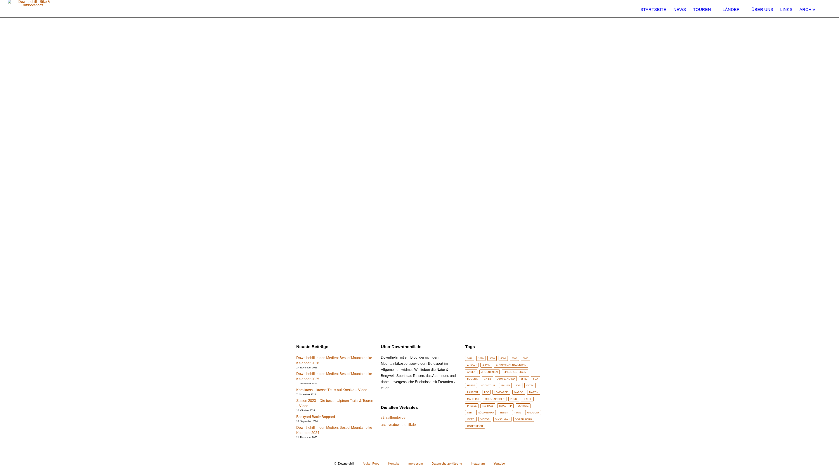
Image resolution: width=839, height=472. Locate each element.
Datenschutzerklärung (447, 463)
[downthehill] (32, 8)
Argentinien (489, 372)
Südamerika (486, 412)
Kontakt (393, 463)
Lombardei (501, 392)
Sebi (469, 412)
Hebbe (471, 385)
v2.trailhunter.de (393, 417)
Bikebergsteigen (515, 372)
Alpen (486, 365)
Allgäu (472, 365)
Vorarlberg (523, 419)
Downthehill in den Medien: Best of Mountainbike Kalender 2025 (334, 376)
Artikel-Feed (371, 463)
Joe (518, 385)
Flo (535, 378)
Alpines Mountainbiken (511, 365)
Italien (505, 385)
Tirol (517, 412)
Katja (530, 385)
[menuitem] (653, 8)
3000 (492, 358)
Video (471, 419)
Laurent (472, 392)
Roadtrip (505, 405)
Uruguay (533, 412)
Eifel (524, 378)
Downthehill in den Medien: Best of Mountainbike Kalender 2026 (334, 360)
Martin (533, 392)
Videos (484, 419)
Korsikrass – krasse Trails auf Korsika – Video (331, 390)
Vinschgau (502, 419)
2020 (481, 358)
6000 (525, 358)
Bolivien (472, 378)
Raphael (487, 405)
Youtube (499, 463)
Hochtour (488, 385)
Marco (518, 392)
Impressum (415, 463)
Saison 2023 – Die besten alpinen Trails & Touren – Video (334, 403)
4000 (503, 358)
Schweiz (523, 405)
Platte (527, 399)
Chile (487, 378)
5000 (514, 358)
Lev (486, 392)
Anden (471, 372)
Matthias (473, 399)
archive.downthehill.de (398, 425)
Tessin (504, 412)
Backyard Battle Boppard (315, 417)
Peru (513, 399)
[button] (827, 8)
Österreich (475, 426)
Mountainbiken (494, 399)
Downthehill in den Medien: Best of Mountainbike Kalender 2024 (334, 430)
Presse (472, 405)
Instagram (478, 463)
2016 (469, 358)
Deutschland (506, 378)
